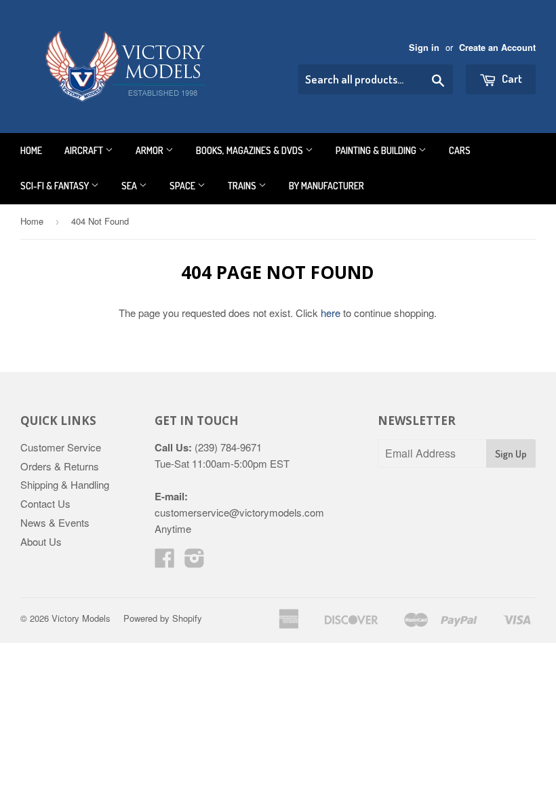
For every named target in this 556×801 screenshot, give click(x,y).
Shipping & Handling (64, 484)
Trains (243, 185)
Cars (460, 150)
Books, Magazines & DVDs (250, 150)
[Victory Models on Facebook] (165, 562)
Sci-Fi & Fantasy (55, 185)
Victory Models (81, 618)
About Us (41, 541)
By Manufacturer (326, 185)
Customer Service (60, 447)
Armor (150, 150)
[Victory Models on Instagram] (194, 562)
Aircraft (84, 150)
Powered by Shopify (162, 618)
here (330, 312)
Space (183, 185)
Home (31, 150)
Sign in (424, 47)
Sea (130, 185)
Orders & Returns (59, 466)
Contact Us (45, 503)
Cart (511, 78)
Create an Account (497, 47)
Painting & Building (377, 150)
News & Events (55, 522)
